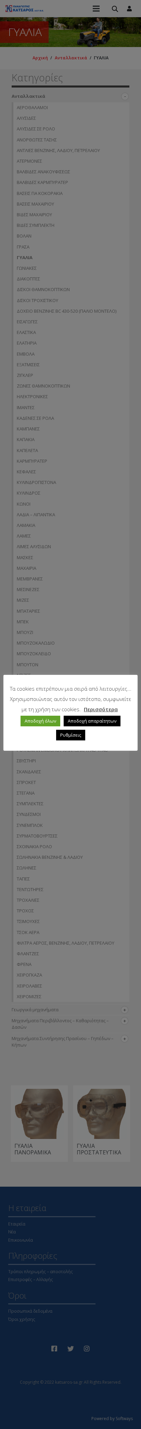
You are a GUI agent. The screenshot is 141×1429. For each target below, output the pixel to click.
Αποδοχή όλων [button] (40, 721)
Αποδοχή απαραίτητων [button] (92, 721)
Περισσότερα (101, 709)
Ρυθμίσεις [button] (70, 735)
